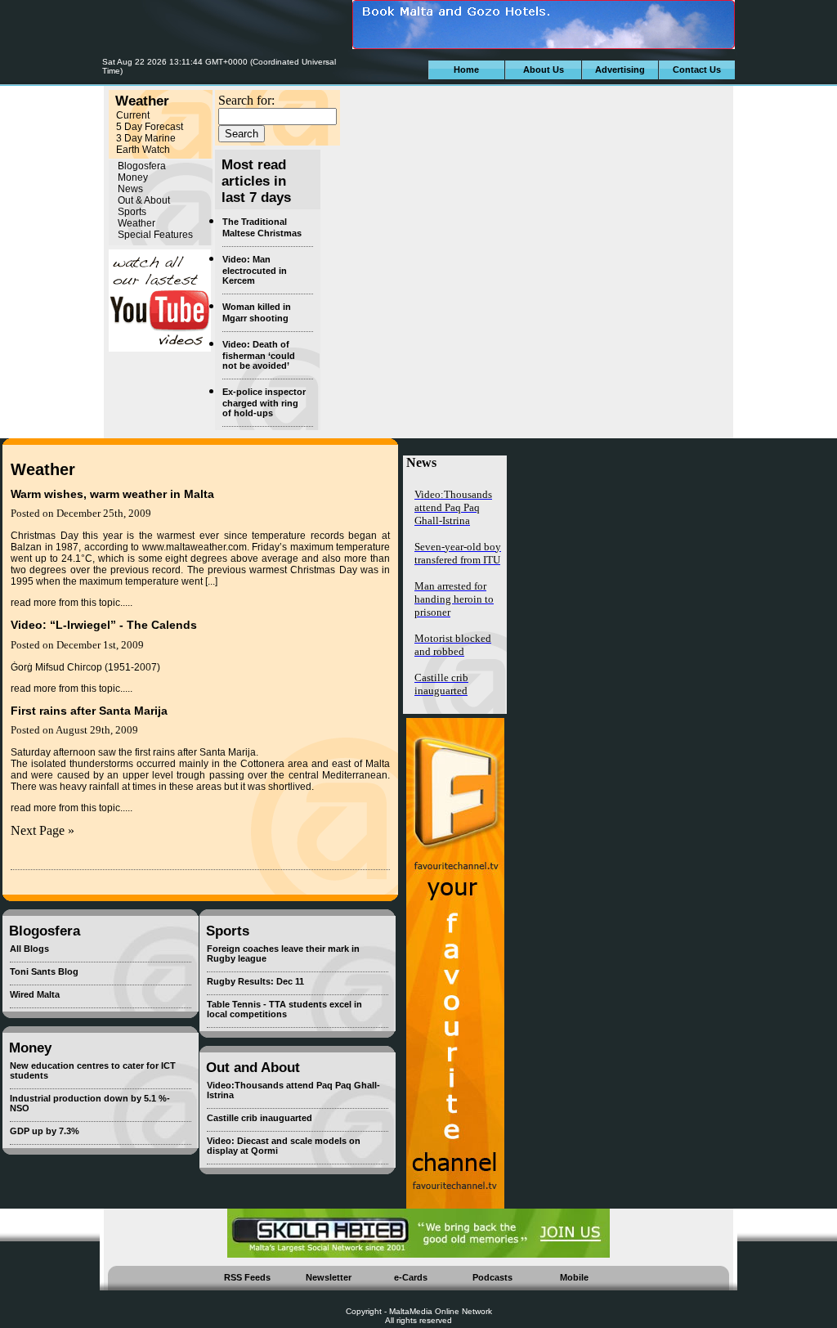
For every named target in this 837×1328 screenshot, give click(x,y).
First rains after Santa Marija (89, 710)
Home (466, 69)
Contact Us (697, 69)
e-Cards (410, 1277)
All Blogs (29, 948)
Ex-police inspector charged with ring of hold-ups (264, 402)
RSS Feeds (247, 1277)
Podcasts (492, 1277)
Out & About (144, 200)
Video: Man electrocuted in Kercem (254, 269)
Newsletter (328, 1277)
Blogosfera (142, 166)
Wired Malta (35, 994)
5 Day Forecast (149, 126)
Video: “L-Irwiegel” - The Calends (104, 624)
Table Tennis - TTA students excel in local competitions (284, 1009)
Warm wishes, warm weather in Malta (112, 493)
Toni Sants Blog (44, 971)
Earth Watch (143, 149)
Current (133, 115)
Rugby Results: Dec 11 (255, 981)
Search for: (246, 100)
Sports (132, 212)
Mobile (574, 1277)
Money (133, 177)
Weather (136, 223)
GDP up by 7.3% (44, 1131)
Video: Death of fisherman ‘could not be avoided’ (258, 354)
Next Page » (42, 830)
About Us (543, 69)
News (130, 189)
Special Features (155, 234)
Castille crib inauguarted (259, 1118)
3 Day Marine (146, 138)
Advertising (620, 69)
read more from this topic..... (71, 602)
